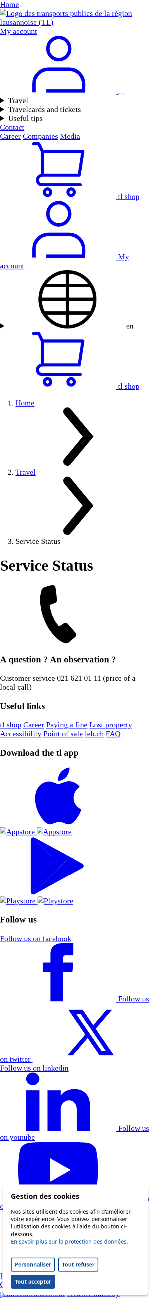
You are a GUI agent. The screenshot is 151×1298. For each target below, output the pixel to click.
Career (10, 136)
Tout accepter (33, 1281)
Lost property (110, 724)
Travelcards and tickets (44, 109)
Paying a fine (67, 724)
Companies (40, 136)
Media (70, 136)
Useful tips (25, 118)
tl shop (10, 724)
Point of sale (63, 733)
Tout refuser (78, 1264)
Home (24, 402)
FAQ (113, 733)
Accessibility (20, 733)
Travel (18, 100)
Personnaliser (33, 1264)
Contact (12, 127)
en (129, 325)
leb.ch (94, 733)
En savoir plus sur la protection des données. (69, 1241)
